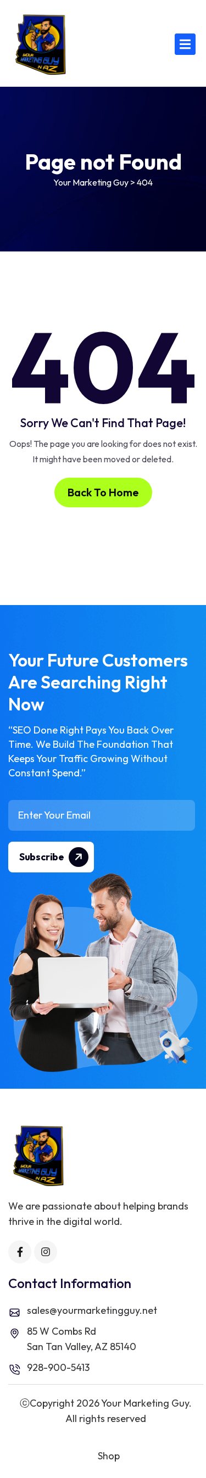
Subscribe (42, 856)
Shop (109, 1455)
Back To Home (103, 492)
